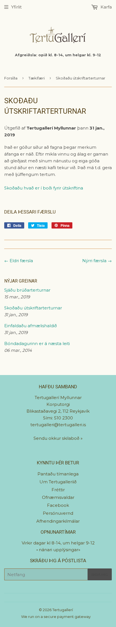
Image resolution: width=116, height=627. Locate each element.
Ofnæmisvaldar (58, 497)
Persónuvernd (58, 513)
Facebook (58, 505)
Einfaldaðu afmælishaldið (30, 325)
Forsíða (10, 78)
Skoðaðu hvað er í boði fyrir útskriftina (43, 188)
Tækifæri (36, 78)
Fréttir (58, 489)
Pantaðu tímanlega (58, 474)
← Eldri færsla (18, 260)
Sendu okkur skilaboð (57, 438)
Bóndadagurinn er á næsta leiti (37, 343)
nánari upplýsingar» (59, 549)
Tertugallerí (62, 609)
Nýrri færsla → (97, 260)
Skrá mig (99, 574)
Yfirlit (16, 7)
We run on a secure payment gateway (56, 616)
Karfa (105, 7)
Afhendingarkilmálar (58, 521)
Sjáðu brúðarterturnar (27, 290)
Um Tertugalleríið (58, 481)
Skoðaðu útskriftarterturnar (33, 308)
